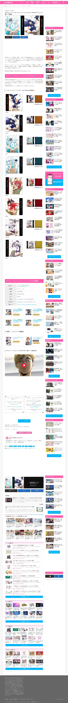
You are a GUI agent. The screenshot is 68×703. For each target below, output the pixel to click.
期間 (33, 446)
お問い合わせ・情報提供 (13, 699)
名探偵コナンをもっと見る (54, 336)
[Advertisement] (14, 47)
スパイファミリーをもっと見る (54, 455)
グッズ (23, 446)
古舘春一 (26, 448)
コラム (48, 2)
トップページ (21, 2)
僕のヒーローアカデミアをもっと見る (54, 415)
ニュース (26, 446)
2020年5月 (11, 446)
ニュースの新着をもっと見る (24, 596)
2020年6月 (15, 446)
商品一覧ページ (25, 285)
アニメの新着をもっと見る (24, 621)
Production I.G (16, 448)
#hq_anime (12, 404)
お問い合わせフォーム (21, 301)
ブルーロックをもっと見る (54, 512)
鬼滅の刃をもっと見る (54, 552)
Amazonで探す (16, 314)
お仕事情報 (37, 2)
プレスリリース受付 (22, 699)
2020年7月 (19, 446)
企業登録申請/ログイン (56, 2)
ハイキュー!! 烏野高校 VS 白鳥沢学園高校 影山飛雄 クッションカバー (37, 310)
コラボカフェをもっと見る (54, 95)
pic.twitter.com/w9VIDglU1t (34, 406)
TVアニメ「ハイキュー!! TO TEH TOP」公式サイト (26, 304)
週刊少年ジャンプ (32, 448)
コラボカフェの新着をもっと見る (24, 668)
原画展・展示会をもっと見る (54, 256)
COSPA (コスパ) (10, 448)
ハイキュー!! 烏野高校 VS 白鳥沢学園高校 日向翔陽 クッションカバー (18, 321)
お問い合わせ (15, 690)
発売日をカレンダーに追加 (23, 432)
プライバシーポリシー (30, 699)
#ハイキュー (16, 404)
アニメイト (22, 448)
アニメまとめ (43, 2)
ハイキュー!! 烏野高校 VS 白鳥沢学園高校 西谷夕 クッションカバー (37, 321)
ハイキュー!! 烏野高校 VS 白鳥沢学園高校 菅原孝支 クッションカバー (18, 310)
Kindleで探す (36, 340)
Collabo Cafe (8, 2)
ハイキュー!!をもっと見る (54, 296)
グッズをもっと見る (24, 645)
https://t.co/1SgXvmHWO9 (17, 406)
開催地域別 (32, 2)
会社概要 (6, 699)
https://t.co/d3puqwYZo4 (37, 405)
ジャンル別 (27, 2)
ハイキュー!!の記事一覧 (24, 420)
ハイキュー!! (30, 446)
